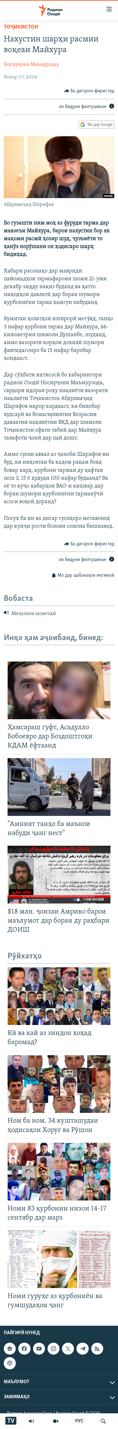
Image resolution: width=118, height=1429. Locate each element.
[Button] (89, 91)
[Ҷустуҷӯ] (103, 1421)
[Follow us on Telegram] (82, 1349)
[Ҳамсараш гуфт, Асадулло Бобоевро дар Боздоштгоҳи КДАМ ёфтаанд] (59, 690)
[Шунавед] (31, 1421)
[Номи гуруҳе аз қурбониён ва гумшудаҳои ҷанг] (59, 1259)
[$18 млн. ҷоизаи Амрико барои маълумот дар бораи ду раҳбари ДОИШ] (59, 874)
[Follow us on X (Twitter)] (68, 1349)
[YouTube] (55, 1421)
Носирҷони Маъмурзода (31, 64)
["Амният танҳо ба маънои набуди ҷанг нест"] (59, 787)
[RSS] (97, 1349)
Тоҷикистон (21, 27)
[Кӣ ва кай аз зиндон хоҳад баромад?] (59, 996)
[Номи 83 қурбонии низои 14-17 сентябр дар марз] (59, 1171)
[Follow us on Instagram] (53, 1349)
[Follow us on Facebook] (24, 1349)
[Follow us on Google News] (10, 1349)
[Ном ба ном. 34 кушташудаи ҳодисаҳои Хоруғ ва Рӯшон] (59, 1084)
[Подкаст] (10, 1363)
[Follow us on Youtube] (39, 1349)
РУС (79, 1421)
